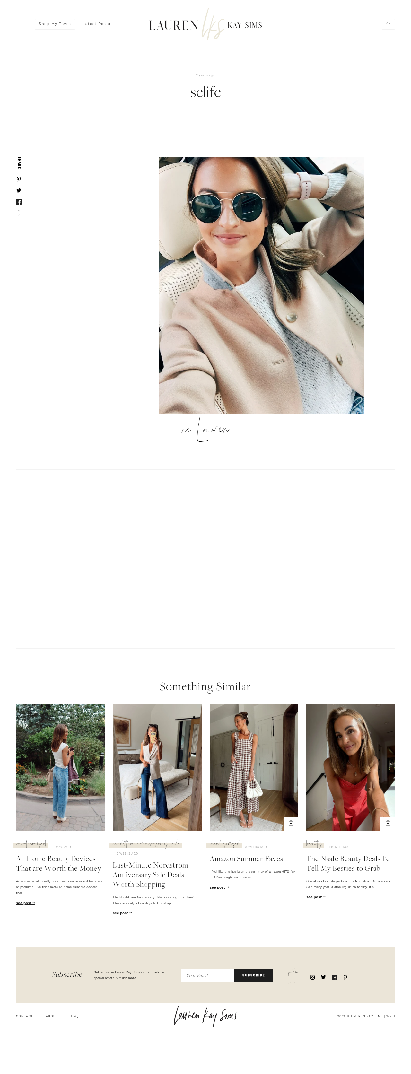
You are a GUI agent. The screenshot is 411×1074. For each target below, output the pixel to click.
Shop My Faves (55, 24)
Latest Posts (97, 24)
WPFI (390, 1016)
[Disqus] (205, 558)
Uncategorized (31, 844)
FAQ (74, 1016)
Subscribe (253, 975)
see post (24, 903)
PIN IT (264, 286)
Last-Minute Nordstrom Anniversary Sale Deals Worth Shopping (150, 875)
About (52, 1016)
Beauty (314, 844)
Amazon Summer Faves (247, 859)
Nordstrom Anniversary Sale (146, 844)
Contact (24, 1016)
